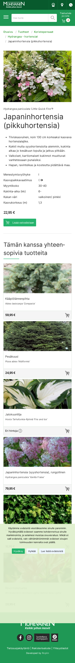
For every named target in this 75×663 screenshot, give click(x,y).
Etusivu (8, 31)
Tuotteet (23, 31)
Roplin (45, 653)
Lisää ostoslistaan (23, 222)
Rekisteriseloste (41, 648)
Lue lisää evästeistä (52, 551)
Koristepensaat (43, 31)
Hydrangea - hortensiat (23, 36)
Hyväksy (18, 551)
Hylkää (32, 551)
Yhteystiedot (60, 648)
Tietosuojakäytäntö (18, 648)
